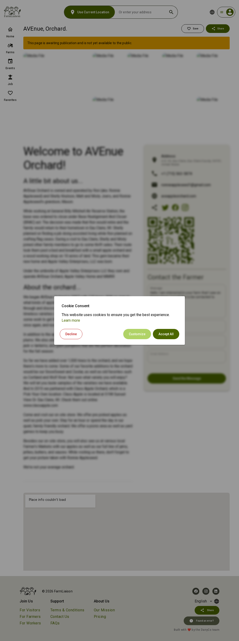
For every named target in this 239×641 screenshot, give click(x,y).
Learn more (71, 320)
